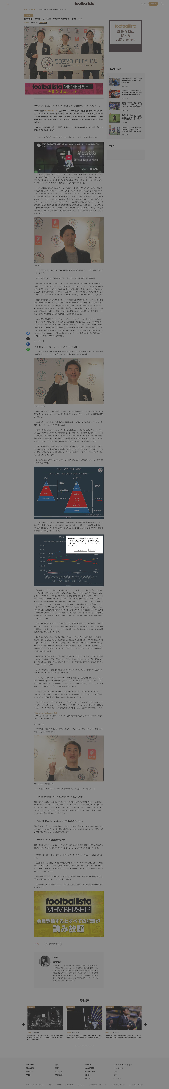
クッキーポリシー (80, 550)
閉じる (92, 550)
